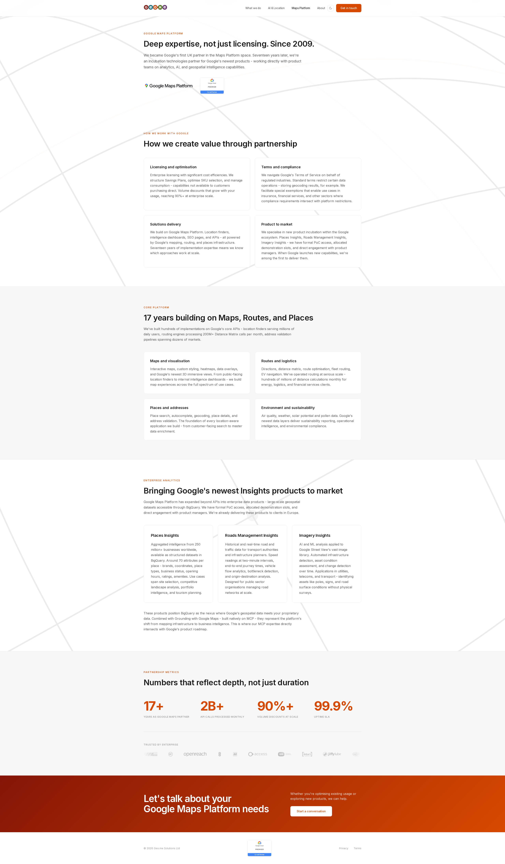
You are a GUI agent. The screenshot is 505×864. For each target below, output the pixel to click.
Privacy (343, 848)
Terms (357, 848)
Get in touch (348, 8)
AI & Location (276, 8)
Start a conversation (311, 811)
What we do (253, 8)
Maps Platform (301, 8)
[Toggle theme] (330, 8)
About (321, 8)
